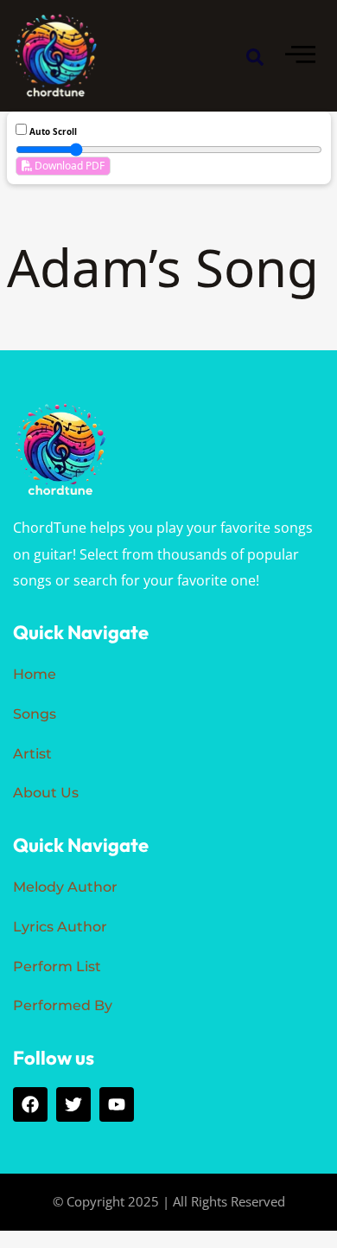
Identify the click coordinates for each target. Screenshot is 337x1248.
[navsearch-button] (255, 56)
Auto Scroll (52, 131)
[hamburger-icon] (300, 56)
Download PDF (68, 165)
